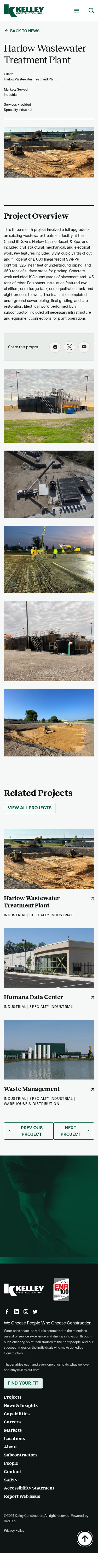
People (11, 1463)
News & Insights (21, 1405)
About (10, 1446)
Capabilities (17, 1413)
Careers (12, 1421)
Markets (13, 1430)
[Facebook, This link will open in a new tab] (7, 1311)
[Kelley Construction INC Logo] (24, 10)
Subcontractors (20, 1455)
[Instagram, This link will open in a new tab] (26, 1311)
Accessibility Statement (29, 1488)
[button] (76, 10)
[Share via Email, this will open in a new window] (84, 347)
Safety (11, 1480)
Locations (14, 1438)
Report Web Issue (22, 1496)
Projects (12, 1397)
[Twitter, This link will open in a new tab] (35, 1311)
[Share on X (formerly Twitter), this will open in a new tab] (69, 347)
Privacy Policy (14, 1531)
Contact (12, 1471)
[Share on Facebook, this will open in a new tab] (55, 347)
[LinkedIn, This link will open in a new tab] (16, 1311)
